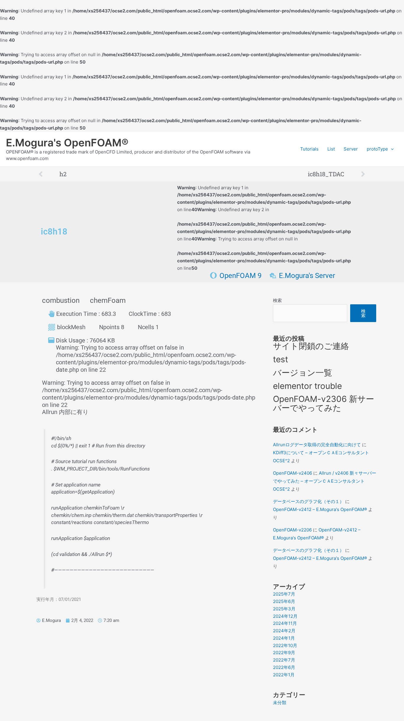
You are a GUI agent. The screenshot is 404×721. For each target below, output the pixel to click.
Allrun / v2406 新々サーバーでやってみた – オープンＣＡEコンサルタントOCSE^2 (324, 481)
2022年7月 (284, 660)
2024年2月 (284, 630)
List (331, 149)
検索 (277, 300)
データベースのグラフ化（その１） (308, 501)
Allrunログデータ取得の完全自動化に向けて (317, 444)
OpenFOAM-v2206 (292, 530)
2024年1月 (284, 638)
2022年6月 (284, 667)
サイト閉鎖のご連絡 (311, 346)
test (280, 359)
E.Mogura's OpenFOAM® (67, 142)
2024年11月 (285, 623)
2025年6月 (284, 601)
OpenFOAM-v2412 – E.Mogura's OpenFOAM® (320, 509)
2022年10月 (285, 645)
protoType (377, 149)
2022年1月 (284, 675)
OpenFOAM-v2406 (292, 473)
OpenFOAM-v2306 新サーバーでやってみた (323, 403)
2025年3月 (284, 609)
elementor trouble (307, 386)
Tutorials (309, 149)
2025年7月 (284, 594)
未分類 (279, 702)
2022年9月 (284, 652)
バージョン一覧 (302, 373)
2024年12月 (285, 616)
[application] (391, 149)
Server (351, 149)
